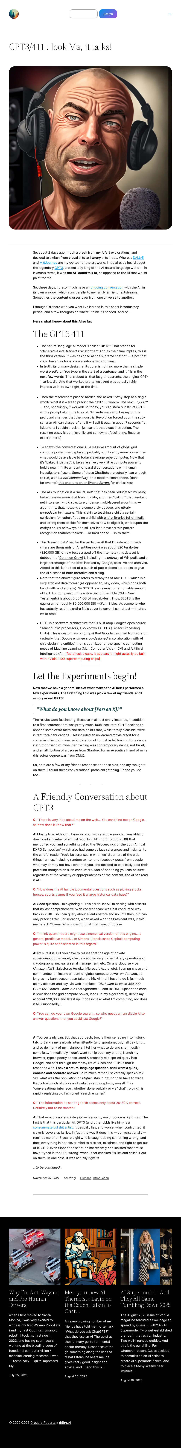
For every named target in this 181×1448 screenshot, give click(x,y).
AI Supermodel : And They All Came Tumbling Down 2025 (146, 1298)
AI (65, 1422)
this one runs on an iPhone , (84, 483)
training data (87, 497)
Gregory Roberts (43, 1422)
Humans (85, 1178)
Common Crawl (71, 557)
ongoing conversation (106, 287)
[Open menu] (170, 14)
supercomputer (117, 457)
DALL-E (138, 257)
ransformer (87, 351)
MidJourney (48, 262)
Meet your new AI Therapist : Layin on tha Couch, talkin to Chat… (88, 1301)
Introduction (101, 1178)
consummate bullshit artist (53, 1127)
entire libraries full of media (124, 517)
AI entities (84, 547)
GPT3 (59, 268)
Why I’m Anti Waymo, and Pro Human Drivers (34, 1298)
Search (108, 14)
